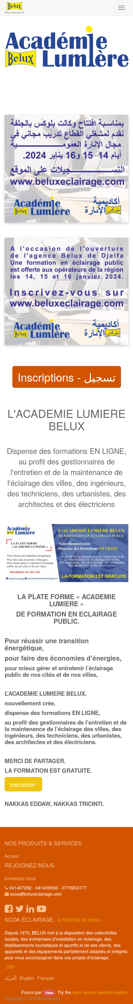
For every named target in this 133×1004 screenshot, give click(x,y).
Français (45, 978)
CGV (10, 967)
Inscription (23, 784)
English (27, 978)
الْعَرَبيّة (11, 978)
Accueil (12, 856)
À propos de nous (79, 920)
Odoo (49, 992)
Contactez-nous (20, 878)
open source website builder (99, 992)
